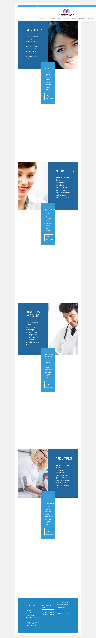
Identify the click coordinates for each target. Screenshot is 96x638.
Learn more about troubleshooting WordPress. (63, 613)
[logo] (66, 11)
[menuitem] (43, 18)
